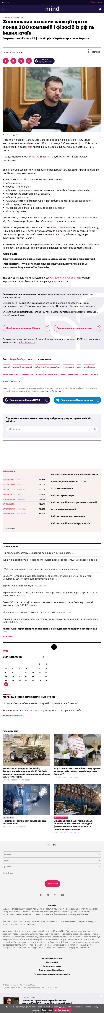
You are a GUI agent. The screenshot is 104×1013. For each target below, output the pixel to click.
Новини (6, 18)
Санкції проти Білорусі (47, 374)
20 (26, 676)
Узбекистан (27, 374)
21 (33, 676)
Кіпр (79, 367)
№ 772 (35, 156)
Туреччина (73, 374)
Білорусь (15, 381)
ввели (12, 234)
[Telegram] (55, 894)
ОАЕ (63, 374)
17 (6, 676)
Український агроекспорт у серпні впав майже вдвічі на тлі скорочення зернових (50, 629)
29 (39, 680)
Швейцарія (89, 367)
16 (46, 672)
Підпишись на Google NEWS (24, 400)
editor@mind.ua (27, 342)
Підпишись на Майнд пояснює (77, 400)
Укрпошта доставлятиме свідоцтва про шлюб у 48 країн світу (37, 553)
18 (13, 676)
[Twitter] (48, 894)
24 (6, 680)
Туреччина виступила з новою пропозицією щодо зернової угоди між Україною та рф (49, 259)
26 (19, 680)
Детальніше (47, 1010)
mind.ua (6, 924)
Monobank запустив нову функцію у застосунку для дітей (34, 612)
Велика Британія (10, 374)
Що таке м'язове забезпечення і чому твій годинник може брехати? (40, 703)
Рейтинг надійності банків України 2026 (74, 475)
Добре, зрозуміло (63, 1010)
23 (46, 676)
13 (26, 672)
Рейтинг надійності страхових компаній (74, 502)
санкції (6, 367)
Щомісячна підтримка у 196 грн (23, 328)
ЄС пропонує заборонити (65, 278)
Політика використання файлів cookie (52, 974)
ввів (30, 147)
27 (26, 680)
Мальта (94, 374)
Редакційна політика (52, 958)
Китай (85, 374)
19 (19, 676)
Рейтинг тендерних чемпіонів (68, 516)
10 (6, 672)
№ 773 (47, 156)
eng (8, 2)
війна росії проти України (47, 367)
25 (13, 680)
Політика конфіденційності (52, 970)
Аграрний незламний (63, 509)
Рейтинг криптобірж (63, 495)
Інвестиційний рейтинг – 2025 (68, 481)
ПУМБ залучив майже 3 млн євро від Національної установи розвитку (41, 569)
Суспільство (17, 18)
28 (33, 680)
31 (6, 684)
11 (13, 672)
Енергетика (68, 367)
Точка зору (8, 817)
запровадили (60, 227)
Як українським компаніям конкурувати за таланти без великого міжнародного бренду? (77, 771)
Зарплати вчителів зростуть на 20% (22, 586)
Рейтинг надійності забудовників (70, 523)
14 (33, 672)
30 (46, 680)
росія (5, 381)
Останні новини (10, 546)
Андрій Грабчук (17, 359)
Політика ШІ (52, 962)
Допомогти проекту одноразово (74, 328)
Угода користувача (52, 966)
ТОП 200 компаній (62, 488)
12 (19, 672)
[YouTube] (62, 894)
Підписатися (96, 2)
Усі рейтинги (10, 528)
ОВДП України (9, 471)
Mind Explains (60, 817)
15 (39, 672)
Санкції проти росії (22, 367)
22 (39, 676)
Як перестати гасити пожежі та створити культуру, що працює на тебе (42, 710)
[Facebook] (41, 894)
